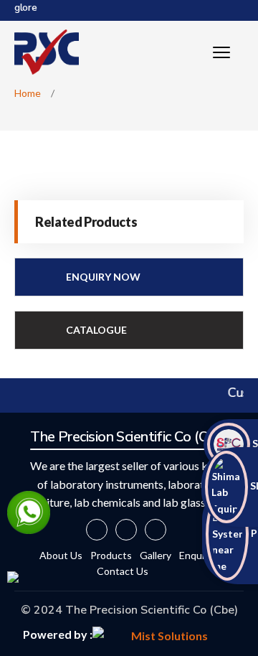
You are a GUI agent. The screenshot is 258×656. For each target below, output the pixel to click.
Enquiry (196, 555)
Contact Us (122, 571)
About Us (60, 555)
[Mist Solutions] (164, 634)
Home (27, 93)
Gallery (155, 555)
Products (111, 555)
